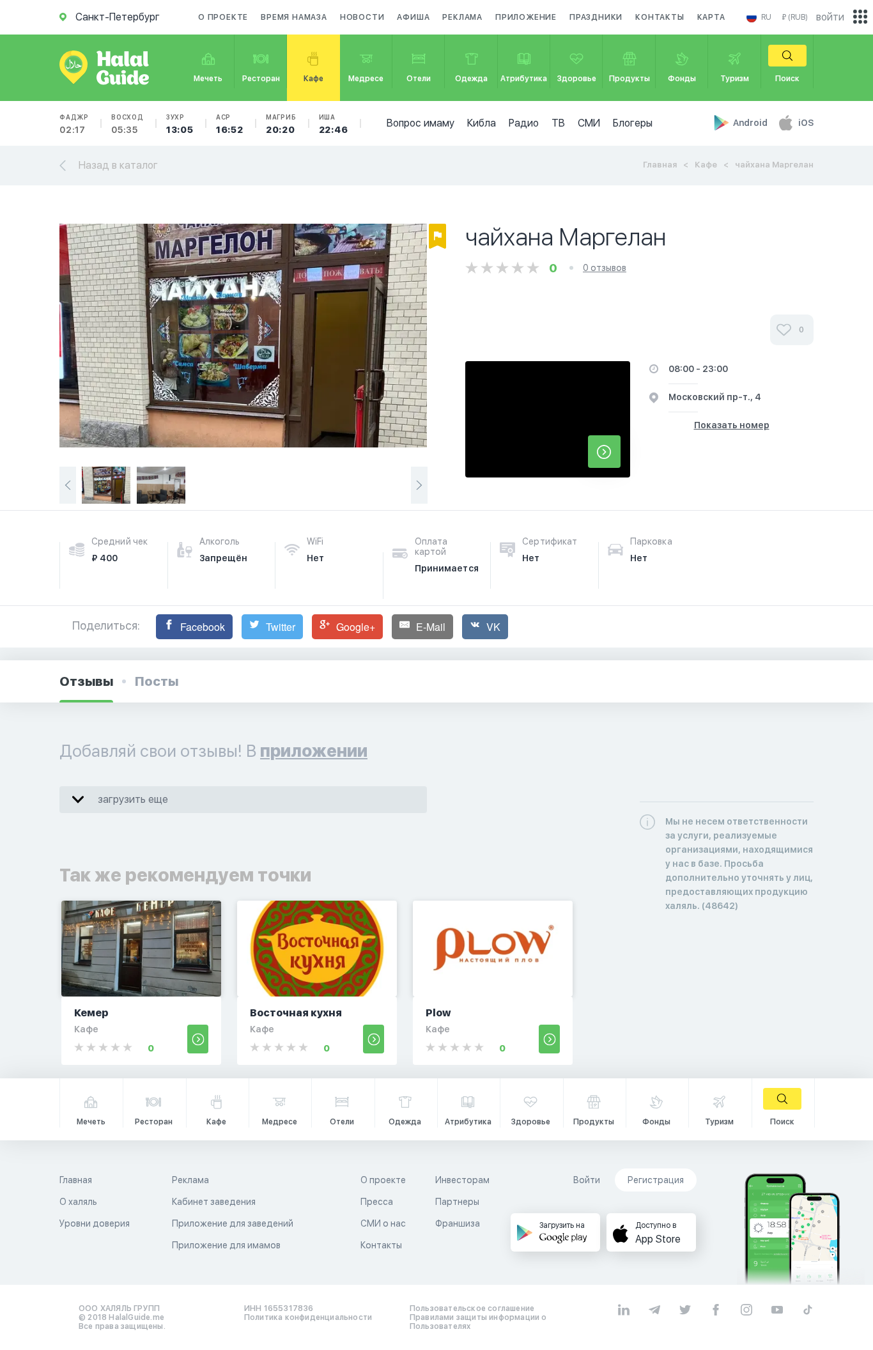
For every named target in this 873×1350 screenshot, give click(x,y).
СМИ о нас (383, 1223)
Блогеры (633, 123)
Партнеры (457, 1202)
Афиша (413, 17)
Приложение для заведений (232, 1223)
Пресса (376, 1202)
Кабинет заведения (214, 1202)
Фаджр (74, 124)
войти (830, 17)
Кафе (706, 164)
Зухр (180, 124)
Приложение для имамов (226, 1245)
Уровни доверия (94, 1223)
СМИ (589, 123)
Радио (524, 123)
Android (751, 123)
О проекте (223, 17)
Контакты (659, 17)
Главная (660, 164)
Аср (229, 124)
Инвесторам (462, 1180)
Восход (127, 124)
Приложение (526, 17)
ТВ (558, 123)
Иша (333, 124)
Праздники (595, 17)
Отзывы (86, 681)
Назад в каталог (118, 165)
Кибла (481, 123)
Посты (156, 681)
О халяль (78, 1202)
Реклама (462, 17)
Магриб (281, 124)
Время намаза (294, 17)
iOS (806, 123)
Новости (362, 17)
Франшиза (457, 1223)
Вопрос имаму (420, 123)
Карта (711, 17)
